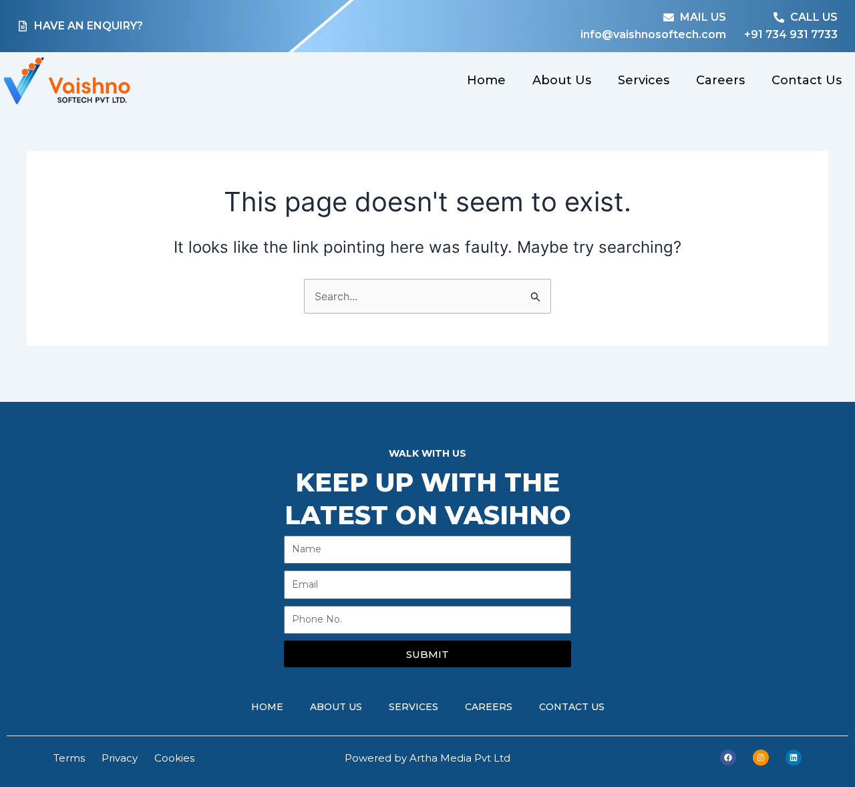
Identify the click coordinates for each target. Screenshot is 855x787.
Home (486, 80)
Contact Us (807, 80)
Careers (720, 80)
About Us (561, 80)
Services (643, 80)
